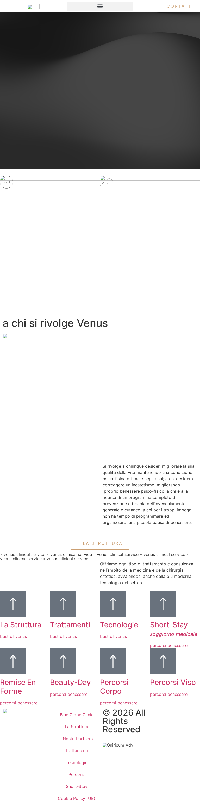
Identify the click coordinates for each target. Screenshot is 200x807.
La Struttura (76, 726)
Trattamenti (76, 750)
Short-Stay (77, 786)
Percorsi (76, 774)
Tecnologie (77, 762)
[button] (100, 6)
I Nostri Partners (76, 738)
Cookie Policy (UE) (76, 798)
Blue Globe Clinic (76, 714)
